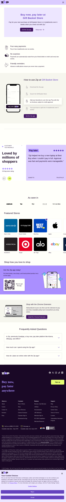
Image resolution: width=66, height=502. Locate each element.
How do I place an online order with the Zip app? (22, 356)
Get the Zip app (26, 29)
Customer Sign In (22, 415)
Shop (19, 406)
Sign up (57, 382)
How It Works (21, 404)
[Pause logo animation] (58, 204)
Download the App (22, 418)
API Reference (38, 412)
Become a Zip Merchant (40, 404)
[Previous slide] (4, 178)
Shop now (39, 29)
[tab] (43, 87)
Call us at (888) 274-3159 (11, 426)
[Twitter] (53, 373)
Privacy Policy (54, 406)
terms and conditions (45, 442)
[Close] (62, 474)
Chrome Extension (22, 412)
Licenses (53, 415)
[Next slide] (9, 178)
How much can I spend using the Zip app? (20, 347)
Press (3, 415)
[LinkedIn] (62, 373)
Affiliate (36, 406)
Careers (3, 406)
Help (52, 404)
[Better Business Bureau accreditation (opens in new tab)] (50, 428)
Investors (4, 412)
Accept (32, 497)
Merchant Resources (39, 421)
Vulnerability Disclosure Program (56, 419)
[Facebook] (50, 373)
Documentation (38, 409)
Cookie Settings (32, 486)
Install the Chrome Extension (37, 317)
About (3, 404)
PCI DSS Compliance (39, 418)
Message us (26, 426)
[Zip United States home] (5, 2)
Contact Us (4, 409)
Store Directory (22, 409)
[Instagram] (56, 373)
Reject (32, 491)
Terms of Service (55, 412)
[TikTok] (59, 373)
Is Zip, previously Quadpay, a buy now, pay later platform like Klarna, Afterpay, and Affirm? (29, 338)
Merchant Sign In (38, 415)
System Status (54, 409)
